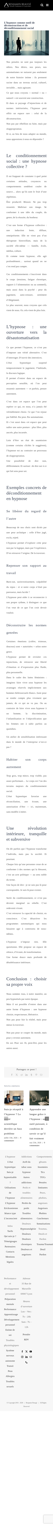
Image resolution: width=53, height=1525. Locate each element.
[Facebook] (22, 1351)
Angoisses (43, 1208)
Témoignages (10, 1241)
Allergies (10, 1376)
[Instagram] (22, 1357)
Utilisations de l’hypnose (10, 1192)
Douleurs (26, 1234)
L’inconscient (10, 1218)
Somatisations (43, 1223)
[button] (6, 1119)
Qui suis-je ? (10, 1236)
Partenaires (10, 1246)
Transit (10, 1366)
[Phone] (26, 1362)
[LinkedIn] (26, 1357)
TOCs (43, 1177)
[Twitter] (26, 1351)
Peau (10, 1371)
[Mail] (31, 1357)
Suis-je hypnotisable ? (10, 1177)
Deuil (42, 1249)
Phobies (43, 1213)
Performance (10, 1309)
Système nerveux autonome (10, 1355)
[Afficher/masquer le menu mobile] (47, 5)
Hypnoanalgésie (28, 1229)
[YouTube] (31, 1351)
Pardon (42, 1254)
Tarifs (10, 1231)
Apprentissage (11, 1314)
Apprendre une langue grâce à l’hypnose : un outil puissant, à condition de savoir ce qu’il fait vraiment (38, 1124)
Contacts (10, 1251)
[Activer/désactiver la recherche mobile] (42, 5)
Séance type (10, 1213)
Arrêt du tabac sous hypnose (26, 1167)
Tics (43, 1172)
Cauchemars (43, 1218)
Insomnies (43, 1167)
